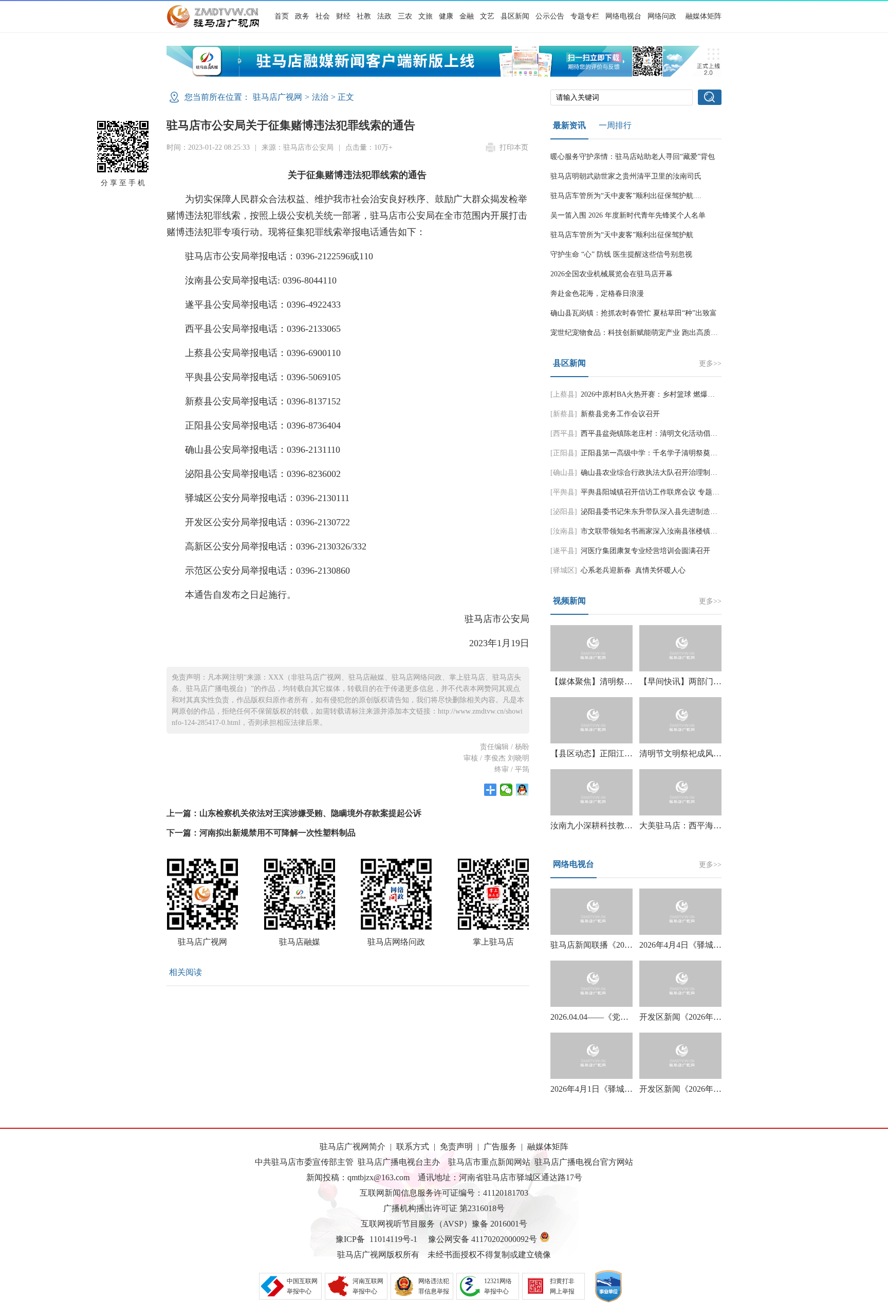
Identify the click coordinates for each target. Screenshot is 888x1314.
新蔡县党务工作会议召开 (620, 414)
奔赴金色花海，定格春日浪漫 (597, 293)
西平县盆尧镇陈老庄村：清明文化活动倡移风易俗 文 (664, 433)
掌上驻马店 (493, 941)
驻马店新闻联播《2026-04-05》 (606, 944)
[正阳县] (563, 453)
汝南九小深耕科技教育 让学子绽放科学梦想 (629, 825)
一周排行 (615, 125)
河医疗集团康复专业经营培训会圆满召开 (645, 551)
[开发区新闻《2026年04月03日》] (680, 984)
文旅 (425, 16)
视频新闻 (569, 600)
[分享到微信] (506, 790)
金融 (466, 16)
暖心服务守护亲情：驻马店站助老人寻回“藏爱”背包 (632, 157)
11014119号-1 (393, 1239)
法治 (320, 97)
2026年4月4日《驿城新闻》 (688, 944)
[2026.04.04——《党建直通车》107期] (591, 984)
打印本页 (513, 147)
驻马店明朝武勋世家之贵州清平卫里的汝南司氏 (625, 176)
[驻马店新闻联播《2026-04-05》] (591, 912)
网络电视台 (623, 16)
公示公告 (549, 16)
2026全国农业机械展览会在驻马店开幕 (611, 274)
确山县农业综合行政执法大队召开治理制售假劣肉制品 (667, 472)
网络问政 (661, 16)
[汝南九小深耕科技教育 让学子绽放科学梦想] (591, 792)
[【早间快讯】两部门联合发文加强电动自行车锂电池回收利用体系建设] (680, 648)
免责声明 (456, 1146)
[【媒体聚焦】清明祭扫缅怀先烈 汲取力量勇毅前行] (591, 648)
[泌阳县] (563, 512)
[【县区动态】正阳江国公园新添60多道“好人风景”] (591, 720)
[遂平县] (563, 551)
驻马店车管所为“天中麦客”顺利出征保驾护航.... (625, 196)
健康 (446, 16)
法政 (384, 16)
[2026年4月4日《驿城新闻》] (680, 912)
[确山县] (563, 472)
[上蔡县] (563, 394)
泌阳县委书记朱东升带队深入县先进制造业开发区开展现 (671, 512)
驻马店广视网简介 (352, 1146)
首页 (281, 16)
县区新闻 (515, 16)
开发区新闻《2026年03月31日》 (696, 1089)
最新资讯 (569, 125)
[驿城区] (563, 570)
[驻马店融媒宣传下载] (443, 73)
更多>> (710, 363)
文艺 (487, 16)
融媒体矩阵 (703, 16)
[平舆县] (563, 492)
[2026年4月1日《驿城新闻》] (591, 1056)
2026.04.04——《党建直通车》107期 (616, 1017)
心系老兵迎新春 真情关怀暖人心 (633, 570)
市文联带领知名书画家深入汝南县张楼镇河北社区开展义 (671, 531)
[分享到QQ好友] (522, 790)
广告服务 (500, 1146)
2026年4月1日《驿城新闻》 (599, 1089)
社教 (364, 16)
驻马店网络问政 (396, 941)
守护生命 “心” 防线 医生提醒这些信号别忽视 (621, 254)
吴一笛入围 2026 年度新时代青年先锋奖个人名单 (628, 215)
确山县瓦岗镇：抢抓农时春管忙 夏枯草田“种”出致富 (633, 313)
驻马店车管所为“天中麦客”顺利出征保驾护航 (621, 235)
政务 (302, 16)
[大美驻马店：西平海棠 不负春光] (680, 792)
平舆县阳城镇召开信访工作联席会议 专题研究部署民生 (668, 492)
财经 (343, 16)
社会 (323, 16)
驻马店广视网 (277, 97)
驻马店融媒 (299, 941)
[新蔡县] (563, 414)
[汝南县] (563, 531)
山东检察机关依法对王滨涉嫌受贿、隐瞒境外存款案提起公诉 (310, 813)
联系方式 (412, 1146)
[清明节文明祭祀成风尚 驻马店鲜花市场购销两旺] (680, 720)
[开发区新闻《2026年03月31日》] (680, 1056)
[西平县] (563, 433)
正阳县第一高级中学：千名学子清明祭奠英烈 (653, 453)
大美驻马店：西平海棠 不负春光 (698, 825)
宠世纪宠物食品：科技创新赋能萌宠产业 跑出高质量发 (637, 332)
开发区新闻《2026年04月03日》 (696, 1017)
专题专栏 (584, 16)
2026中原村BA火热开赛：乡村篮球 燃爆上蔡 (651, 394)
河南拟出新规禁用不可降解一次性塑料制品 (277, 832)
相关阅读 (185, 972)
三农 (405, 16)
